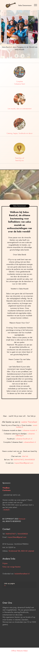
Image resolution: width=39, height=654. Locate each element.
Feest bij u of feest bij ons (19, 159)
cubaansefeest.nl (30, 442)
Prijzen (5, 563)
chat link (25, 456)
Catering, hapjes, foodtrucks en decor (19, 133)
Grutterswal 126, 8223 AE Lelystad (21, 551)
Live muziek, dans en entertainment (19, 108)
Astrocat (22, 518)
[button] (16, 56)
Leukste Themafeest (29, 421)
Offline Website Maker (19, 651)
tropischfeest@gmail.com (23, 463)
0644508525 (30, 459)
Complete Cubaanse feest (19, 82)
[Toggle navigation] (35, 5)
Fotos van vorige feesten (11, 566)
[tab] (19, 585)
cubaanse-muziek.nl (29, 430)
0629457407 (19, 459)
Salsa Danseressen (25, 5)
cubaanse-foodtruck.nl (24, 438)
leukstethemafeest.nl (21, 573)
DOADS (6, 509)
